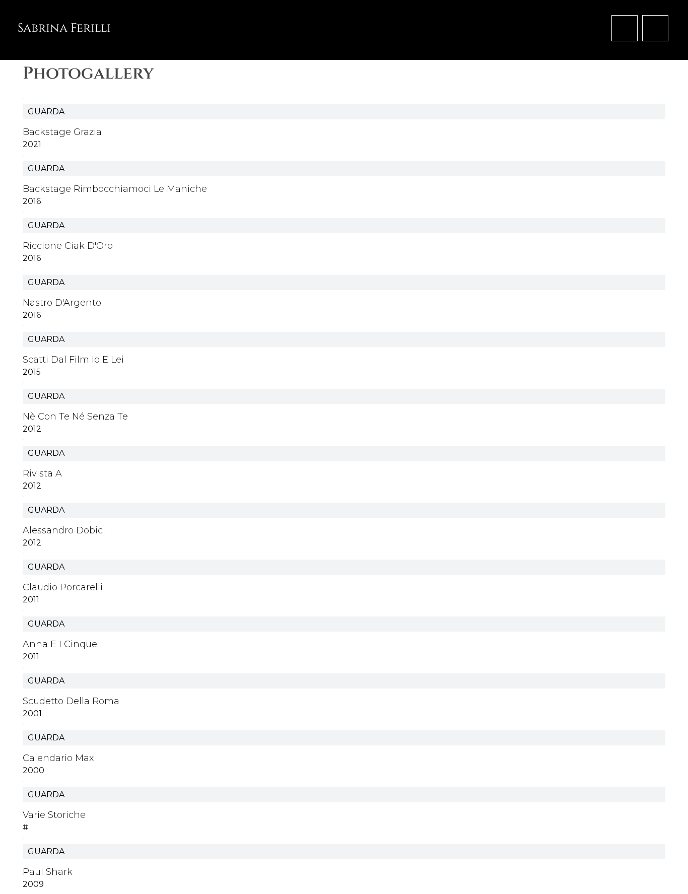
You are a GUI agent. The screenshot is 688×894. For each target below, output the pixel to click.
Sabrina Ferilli (64, 28)
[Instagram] (655, 28)
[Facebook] (624, 28)
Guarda (46, 111)
